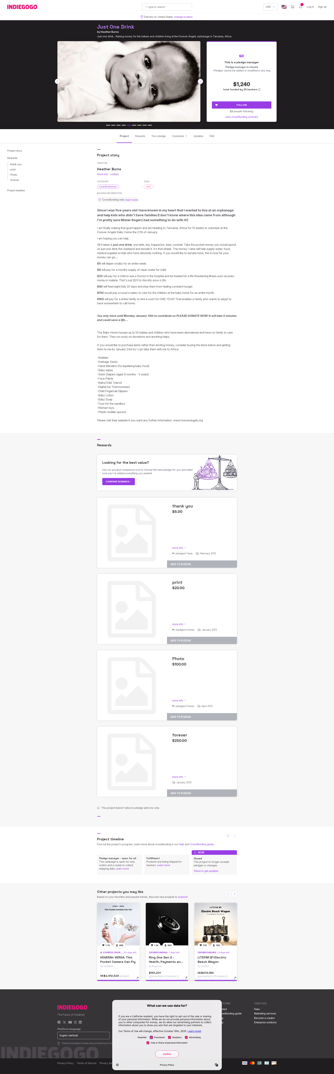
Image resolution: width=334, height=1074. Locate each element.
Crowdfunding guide (202, 844)
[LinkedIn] (80, 1022)
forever (14, 179)
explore (182, 896)
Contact (222, 1009)
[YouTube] (70, 1022)
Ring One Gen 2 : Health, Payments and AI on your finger (166, 961)
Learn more (122, 868)
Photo (13, 174)
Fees (257, 1009)
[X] (64, 1022)
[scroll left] (57, 81)
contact (114, 174)
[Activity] (300, 7)
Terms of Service (87, 1063)
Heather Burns (110, 31)
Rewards (12, 157)
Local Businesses (108, 186)
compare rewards (118, 481)
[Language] (284, 7)
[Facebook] (59, 1022)
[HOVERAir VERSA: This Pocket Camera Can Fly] (118, 924)
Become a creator (264, 1017)
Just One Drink (115, 26)
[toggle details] (139, 979)
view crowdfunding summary (241, 116)
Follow (242, 105)
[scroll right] (200, 81)
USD (268, 6)
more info (102, 174)
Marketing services (265, 1013)
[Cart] (292, 7)
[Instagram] (75, 1022)
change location (183, 16)
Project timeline (16, 190)
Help (181, 844)
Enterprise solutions (265, 1022)
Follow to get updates (206, 870)
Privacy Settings (109, 1063)
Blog (220, 1017)
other (148, 186)
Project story (14, 150)
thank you (16, 164)
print (12, 169)
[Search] (146, 6)
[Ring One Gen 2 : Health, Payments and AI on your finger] (167, 924)
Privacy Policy (65, 1063)
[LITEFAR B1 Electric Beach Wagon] (215, 924)
